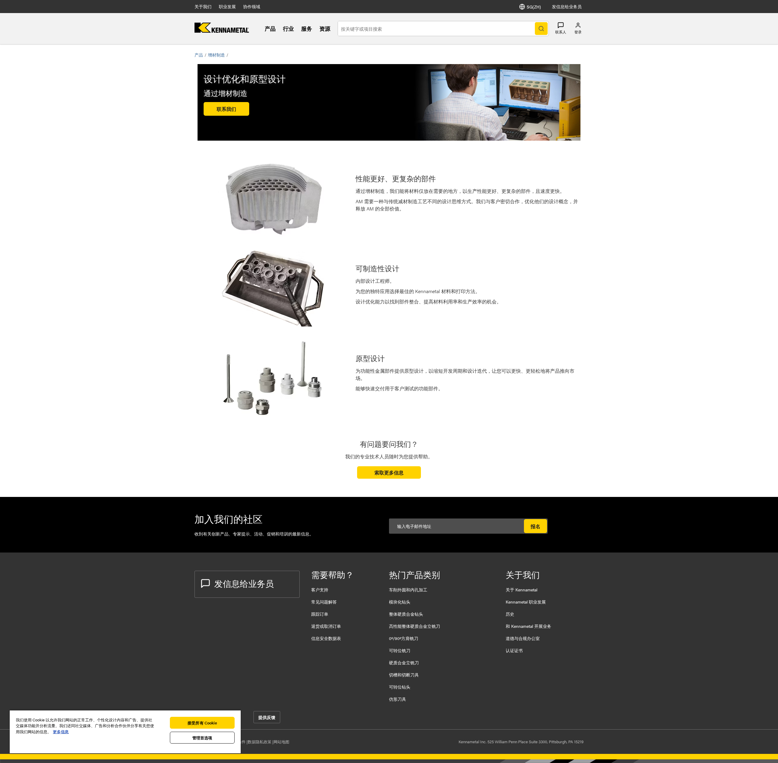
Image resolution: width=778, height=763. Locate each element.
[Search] (541, 28)
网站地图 (281, 741)
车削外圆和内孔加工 (408, 590)
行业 (288, 28)
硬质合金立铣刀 (404, 662)
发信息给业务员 (567, 6)
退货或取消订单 (326, 626)
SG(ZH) (534, 7)
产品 (270, 28)
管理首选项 (202, 738)
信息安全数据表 (326, 638)
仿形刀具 (397, 699)
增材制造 (216, 55)
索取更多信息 (389, 472)
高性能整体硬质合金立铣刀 (414, 626)
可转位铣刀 (399, 650)
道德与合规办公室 (523, 638)
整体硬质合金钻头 (406, 614)
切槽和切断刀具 (404, 675)
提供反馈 (266, 717)
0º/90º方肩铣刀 (403, 638)
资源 (324, 28)
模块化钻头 (399, 602)
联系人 (560, 32)
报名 (535, 526)
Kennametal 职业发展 (526, 602)
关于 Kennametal (521, 590)
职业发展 (227, 6)
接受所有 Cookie (202, 723)
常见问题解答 (324, 602)
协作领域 (251, 6)
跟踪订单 (319, 614)
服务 (306, 28)
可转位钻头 (399, 687)
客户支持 (319, 590)
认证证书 (514, 650)
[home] (221, 30)
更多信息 (61, 731)
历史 (510, 614)
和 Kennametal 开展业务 (528, 626)
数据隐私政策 (260, 741)
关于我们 (203, 6)
